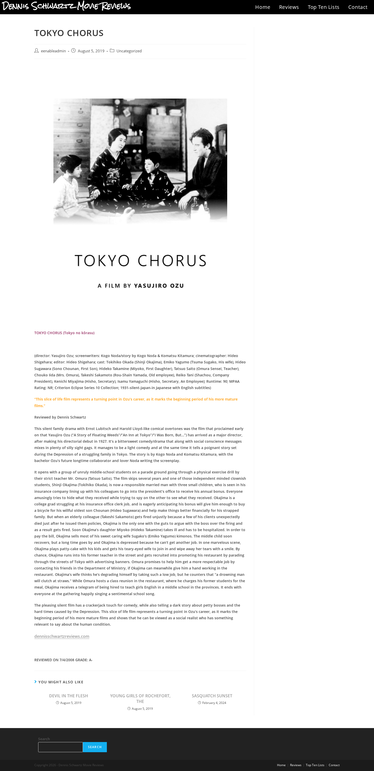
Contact (358, 7)
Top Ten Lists (324, 7)
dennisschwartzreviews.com (61, 636)
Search (44, 738)
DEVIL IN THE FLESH (68, 696)
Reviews (289, 7)
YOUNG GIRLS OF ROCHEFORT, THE (140, 698)
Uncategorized (129, 51)
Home (262, 7)
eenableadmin (53, 51)
